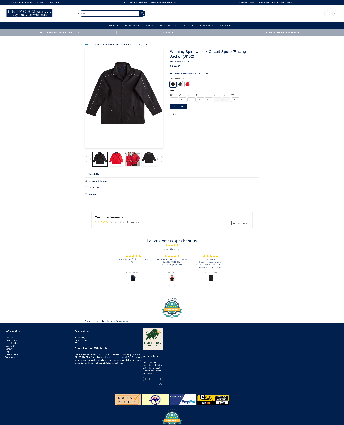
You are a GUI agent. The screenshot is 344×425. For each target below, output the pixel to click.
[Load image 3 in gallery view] (132, 159)
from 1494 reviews (172, 249)
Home (87, 44)
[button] (172, 174)
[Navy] (180, 84)
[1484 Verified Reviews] (172, 318)
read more (118, 363)
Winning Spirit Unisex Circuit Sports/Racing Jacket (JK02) (121, 44)
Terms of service (12, 357)
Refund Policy (11, 343)
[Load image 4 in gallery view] (148, 159)
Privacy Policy (11, 354)
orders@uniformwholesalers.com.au (62, 32)
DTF (77, 343)
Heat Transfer (81, 340)
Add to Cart (178, 106)
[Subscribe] (160, 379)
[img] (172, 245)
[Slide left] (88, 159)
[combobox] (111, 13)
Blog (7, 351)
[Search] (142, 13)
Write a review (240, 222)
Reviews (9, 349)
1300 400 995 (173, 32)
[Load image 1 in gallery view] (100, 159)
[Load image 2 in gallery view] (116, 159)
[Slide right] (160, 159)
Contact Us (10, 346)
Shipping (186, 73)
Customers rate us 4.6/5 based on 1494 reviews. (106, 321)
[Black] (173, 84)
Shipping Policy (12, 340)
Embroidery (80, 337)
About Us (9, 337)
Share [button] (175, 114)
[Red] (187, 84)
